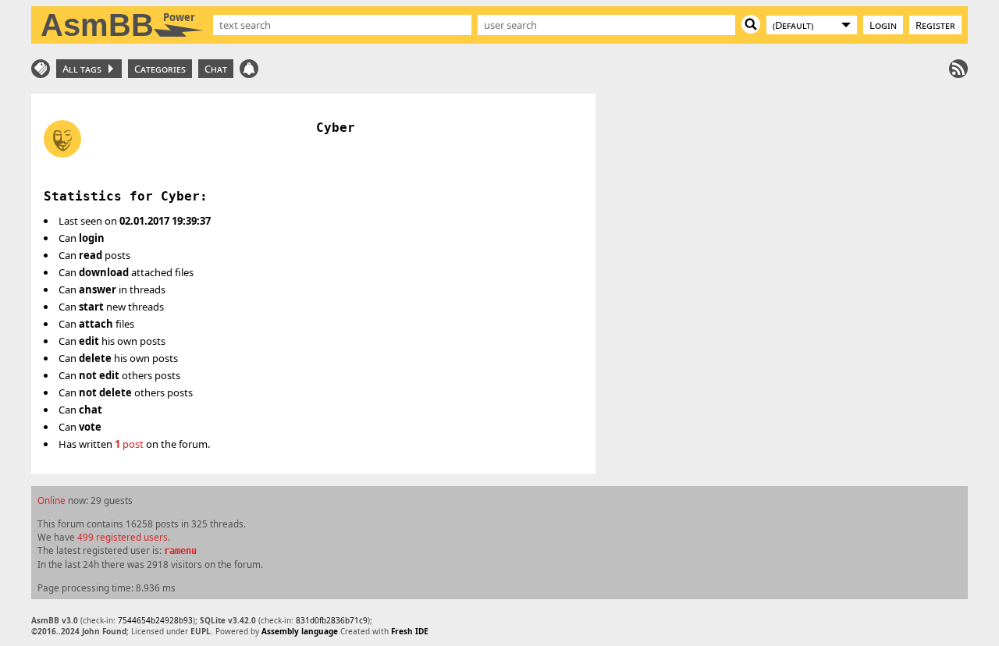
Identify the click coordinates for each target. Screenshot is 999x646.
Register (935, 25)
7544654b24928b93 (155, 620)
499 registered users (122, 537)
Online (51, 500)
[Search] (750, 24)
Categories (160, 69)
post (129, 444)
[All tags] (40, 68)
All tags (84, 69)
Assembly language (299, 631)
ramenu (180, 550)
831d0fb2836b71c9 (332, 620)
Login (883, 25)
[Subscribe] (958, 68)
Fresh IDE (409, 631)
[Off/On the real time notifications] (249, 68)
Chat (215, 69)
